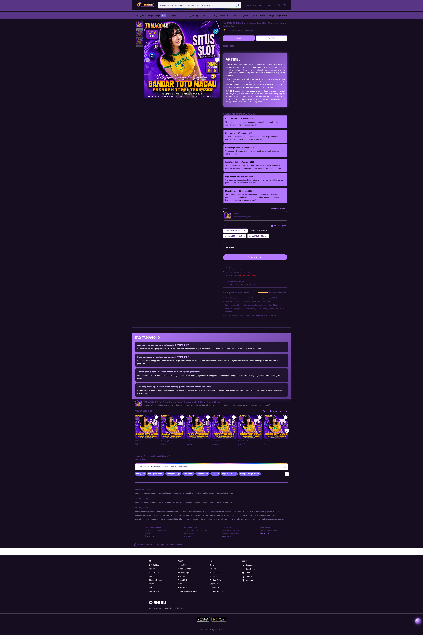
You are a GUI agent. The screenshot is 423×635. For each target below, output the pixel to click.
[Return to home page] (146, 5)
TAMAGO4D (230, 64)
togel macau (219, 15)
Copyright (214, 584)
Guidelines (214, 576)
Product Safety (216, 580)
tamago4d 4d (233, 15)
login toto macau (258, 15)
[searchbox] (211, 467)
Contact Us (214, 587)
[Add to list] (156, 417)
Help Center (215, 572)
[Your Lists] (278, 5)
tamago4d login (156, 15)
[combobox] (199, 5)
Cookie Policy (179, 608)
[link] (140, 474)
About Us (182, 565)
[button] (139, 25)
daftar (151, 587)
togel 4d (244, 15)
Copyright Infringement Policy (169, 544)
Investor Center (184, 569)
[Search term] (238, 5)
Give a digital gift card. (247, 275)
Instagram (250, 565)
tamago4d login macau (277, 15)
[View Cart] (284, 5)
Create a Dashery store (187, 591)
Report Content (145, 544)
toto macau (207, 15)
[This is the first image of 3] (147, 60)
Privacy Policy (168, 608)
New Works (154, 572)
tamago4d (140, 15)
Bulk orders (154, 591)
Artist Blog (182, 587)
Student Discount (156, 580)
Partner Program (185, 572)
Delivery (213, 565)
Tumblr (249, 576)
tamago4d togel (192, 15)
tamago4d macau (175, 15)
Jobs (180, 584)
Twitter (249, 573)
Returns (213, 569)
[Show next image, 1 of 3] (217, 60)
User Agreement (155, 608)
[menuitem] (140, 15)
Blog (151, 576)
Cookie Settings (216, 591)
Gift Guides (154, 565)
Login (151, 584)
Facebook (250, 569)
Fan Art (152, 569)
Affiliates (181, 576)
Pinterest (250, 580)
